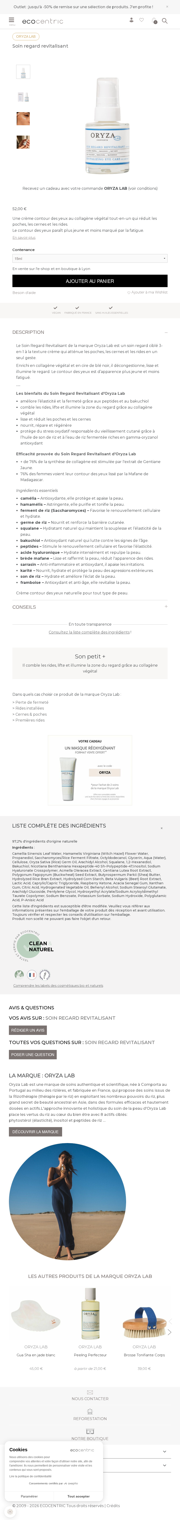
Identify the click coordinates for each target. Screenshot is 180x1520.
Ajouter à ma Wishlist (149, 292)
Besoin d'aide (24, 292)
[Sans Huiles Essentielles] (44, 975)
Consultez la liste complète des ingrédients (89, 632)
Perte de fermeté (32, 702)
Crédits (113, 1506)
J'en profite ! (141, 7)
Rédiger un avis (28, 1030)
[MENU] (14, 20)
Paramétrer (29, 1496)
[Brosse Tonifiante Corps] (144, 1328)
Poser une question (32, 1054)
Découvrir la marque (35, 1131)
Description (28, 332)
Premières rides (30, 720)
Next (169, 1330)
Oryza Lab (26, 36)
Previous (169, 1319)
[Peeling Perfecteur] (90, 1328)
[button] (10, 1512)
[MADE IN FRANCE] (32, 975)
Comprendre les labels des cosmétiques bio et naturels (58, 986)
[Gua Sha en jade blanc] (36, 1328)
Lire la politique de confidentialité (30, 1476)
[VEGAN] (19, 975)
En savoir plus (23, 237)
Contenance (23, 249)
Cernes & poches (31, 714)
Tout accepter (79, 1496)
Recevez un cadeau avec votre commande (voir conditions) (90, 188)
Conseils (24, 607)
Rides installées (29, 708)
